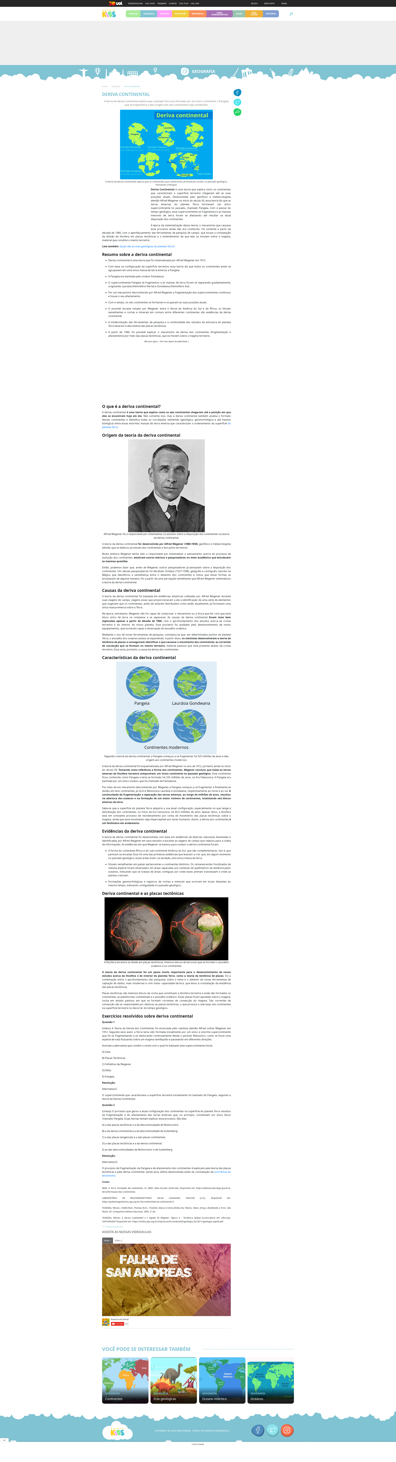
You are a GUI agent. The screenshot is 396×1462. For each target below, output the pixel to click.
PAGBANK (161, 3)
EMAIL (284, 3)
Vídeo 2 (118, 1240)
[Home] (118, 1430)
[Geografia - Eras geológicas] (174, 1380)
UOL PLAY (183, 3)
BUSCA (254, 3)
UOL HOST (150, 3)
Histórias (271, 13)
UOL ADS (195, 3)
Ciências (133, 13)
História (164, 13)
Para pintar (254, 13)
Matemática (198, 13)
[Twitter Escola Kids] (272, 1430)
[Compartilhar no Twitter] (237, 105)
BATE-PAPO (269, 3)
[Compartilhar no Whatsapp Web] (237, 115)
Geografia (148, 13)
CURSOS (173, 3)
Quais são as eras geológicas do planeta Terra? (147, 246)
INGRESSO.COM (135, 3)
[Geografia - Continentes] (125, 1380)
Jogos (239, 13)
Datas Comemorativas (219, 13)
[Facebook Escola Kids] (258, 1430)
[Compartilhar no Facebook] (237, 95)
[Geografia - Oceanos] (271, 1380)
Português (180, 13)
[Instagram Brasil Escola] (287, 1430)
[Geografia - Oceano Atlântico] (222, 1380)
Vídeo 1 (107, 1240)
